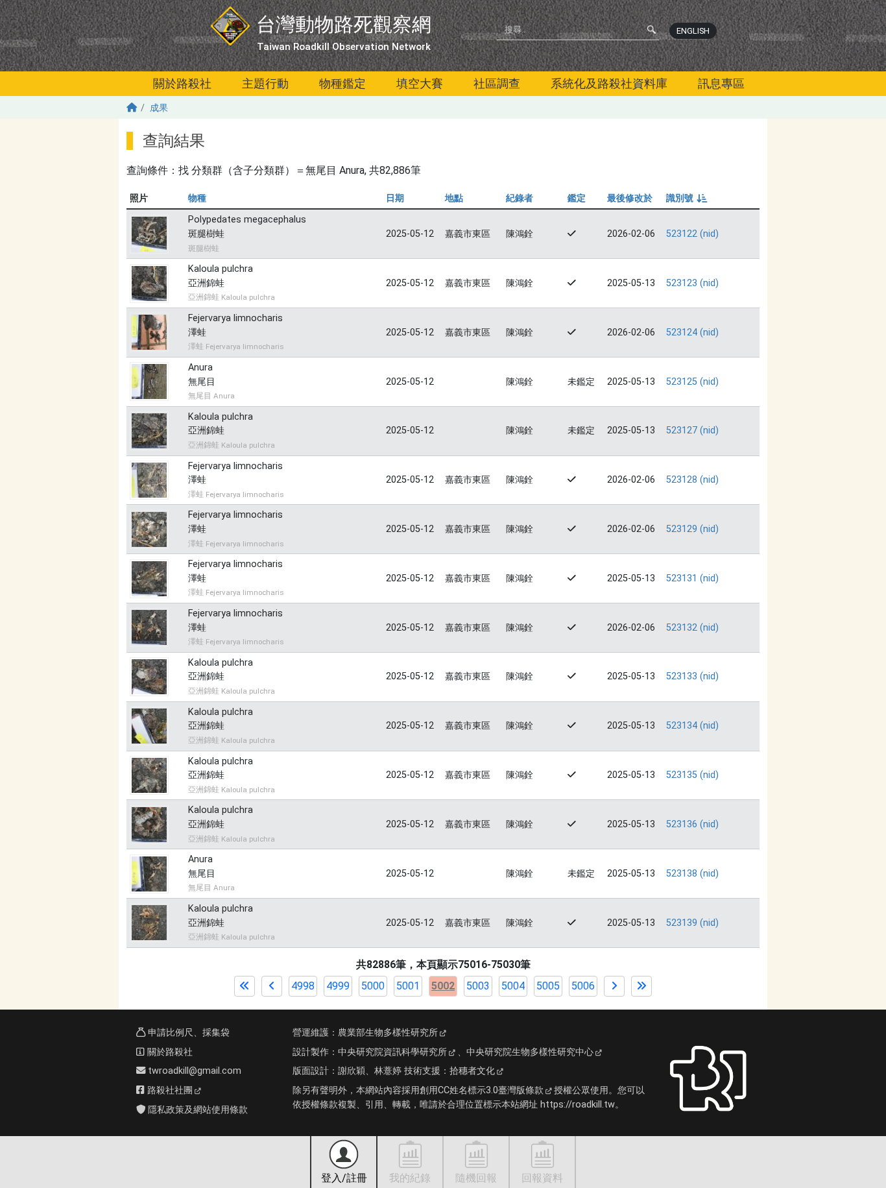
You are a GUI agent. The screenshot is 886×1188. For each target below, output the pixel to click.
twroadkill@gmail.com (193, 1070)
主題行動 (265, 83)
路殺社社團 (169, 1090)
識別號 (686, 198)
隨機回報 (476, 1178)
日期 (395, 198)
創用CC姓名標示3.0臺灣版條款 (482, 1090)
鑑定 (577, 198)
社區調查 (496, 83)
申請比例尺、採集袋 (187, 1032)
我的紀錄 (410, 1178)
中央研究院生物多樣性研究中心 (529, 1052)
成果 (159, 108)
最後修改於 (630, 198)
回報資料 (542, 1178)
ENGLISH (693, 31)
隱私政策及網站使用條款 (196, 1109)
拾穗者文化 (472, 1070)
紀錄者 (519, 198)
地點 (454, 198)
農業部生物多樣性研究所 (388, 1032)
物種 (197, 198)
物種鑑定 (342, 83)
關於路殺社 (182, 83)
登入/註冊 (344, 1178)
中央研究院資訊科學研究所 (392, 1052)
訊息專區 (721, 83)
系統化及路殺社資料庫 (609, 83)
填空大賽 (419, 83)
